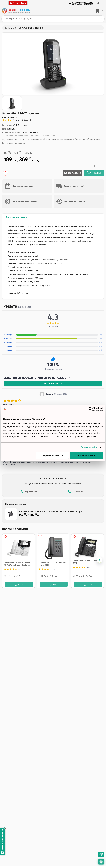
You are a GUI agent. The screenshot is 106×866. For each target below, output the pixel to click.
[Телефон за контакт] (101, 854)
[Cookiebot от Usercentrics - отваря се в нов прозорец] (91, 409)
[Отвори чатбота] (101, 862)
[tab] (16, 217)
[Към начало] (15, 10)
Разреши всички (86, 455)
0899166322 (77, 4)
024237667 (88, 4)
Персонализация (50, 455)
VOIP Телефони (20, 125)
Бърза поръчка (72, 173)
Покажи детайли (89, 447)
